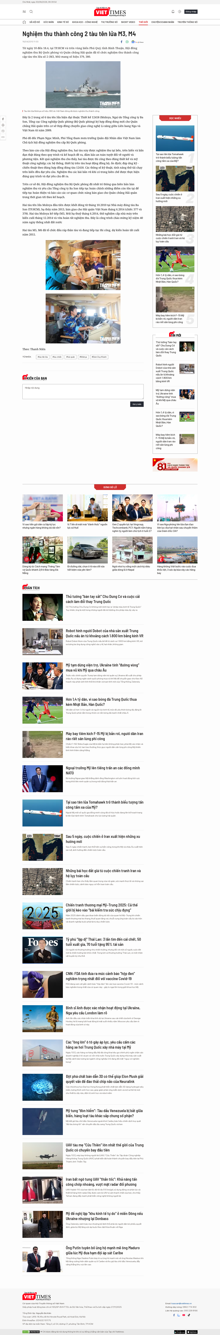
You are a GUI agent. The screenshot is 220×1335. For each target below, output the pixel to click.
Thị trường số (109, 22)
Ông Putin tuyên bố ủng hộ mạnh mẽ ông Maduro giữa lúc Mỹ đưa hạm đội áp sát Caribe (103, 1250)
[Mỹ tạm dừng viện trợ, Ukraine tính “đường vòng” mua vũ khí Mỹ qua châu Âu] (186, 394)
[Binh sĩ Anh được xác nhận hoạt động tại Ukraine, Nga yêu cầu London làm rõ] (42, 1018)
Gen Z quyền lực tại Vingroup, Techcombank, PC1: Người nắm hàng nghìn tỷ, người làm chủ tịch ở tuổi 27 (132, 528)
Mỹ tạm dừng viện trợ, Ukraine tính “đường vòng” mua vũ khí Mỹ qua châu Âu (166, 397)
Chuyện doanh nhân (162, 22)
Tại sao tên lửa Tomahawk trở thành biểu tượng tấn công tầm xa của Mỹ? (169, 157)
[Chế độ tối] (179, 11)
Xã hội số (34, 22)
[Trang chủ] (24, 22)
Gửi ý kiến (137, 404)
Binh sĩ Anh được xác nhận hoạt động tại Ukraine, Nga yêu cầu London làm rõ (103, 1010)
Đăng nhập (191, 11)
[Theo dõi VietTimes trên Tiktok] (189, 1315)
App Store (179, 1332)
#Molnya (83, 357)
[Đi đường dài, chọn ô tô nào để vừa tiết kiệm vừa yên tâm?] (87, 550)
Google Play (192, 1332)
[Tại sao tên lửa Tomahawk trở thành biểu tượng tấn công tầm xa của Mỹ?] (175, 138)
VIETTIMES (110, 11)
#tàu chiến (57, 357)
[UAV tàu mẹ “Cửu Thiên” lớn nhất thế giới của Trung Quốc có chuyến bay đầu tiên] (42, 1155)
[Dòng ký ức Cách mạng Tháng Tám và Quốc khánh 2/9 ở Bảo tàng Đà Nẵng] (42, 550)
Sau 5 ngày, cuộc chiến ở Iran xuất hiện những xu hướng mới (169, 198)
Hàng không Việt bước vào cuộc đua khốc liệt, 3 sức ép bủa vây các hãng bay (176, 570)
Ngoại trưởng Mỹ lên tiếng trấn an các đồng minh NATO (103, 770)
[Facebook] (121, 41)
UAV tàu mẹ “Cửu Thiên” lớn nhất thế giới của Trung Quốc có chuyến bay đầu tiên (105, 1147)
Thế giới (143, 22)
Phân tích (32, 588)
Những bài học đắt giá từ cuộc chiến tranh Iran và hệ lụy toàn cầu (170, 238)
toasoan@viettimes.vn (181, 1303)
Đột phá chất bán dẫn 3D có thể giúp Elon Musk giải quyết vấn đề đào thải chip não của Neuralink (104, 1079)
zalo (179, 1315)
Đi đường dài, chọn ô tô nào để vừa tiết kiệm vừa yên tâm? (85, 568)
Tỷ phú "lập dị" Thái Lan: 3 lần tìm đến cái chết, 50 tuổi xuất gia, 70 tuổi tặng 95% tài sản (103, 942)
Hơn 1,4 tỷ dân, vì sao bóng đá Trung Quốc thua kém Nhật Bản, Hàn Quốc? (170, 278)
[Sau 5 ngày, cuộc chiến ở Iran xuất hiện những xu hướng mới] (175, 178)
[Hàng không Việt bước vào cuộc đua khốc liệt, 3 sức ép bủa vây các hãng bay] (177, 550)
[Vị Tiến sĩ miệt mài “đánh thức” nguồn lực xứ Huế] (87, 507)
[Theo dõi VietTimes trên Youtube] (183, 1315)
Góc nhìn (48, 22)
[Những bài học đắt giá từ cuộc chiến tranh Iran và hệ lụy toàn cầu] (175, 219)
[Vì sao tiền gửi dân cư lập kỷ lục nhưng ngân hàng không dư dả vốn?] (42, 507)
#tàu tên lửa (43, 357)
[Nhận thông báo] (173, 11)
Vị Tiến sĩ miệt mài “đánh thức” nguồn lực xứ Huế (87, 526)
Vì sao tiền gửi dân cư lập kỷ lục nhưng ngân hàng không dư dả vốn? (41, 526)
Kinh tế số (63, 22)
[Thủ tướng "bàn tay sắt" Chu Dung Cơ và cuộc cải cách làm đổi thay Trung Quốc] (186, 346)
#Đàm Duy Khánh (99, 357)
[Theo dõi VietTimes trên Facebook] (174, 1315)
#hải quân (70, 357)
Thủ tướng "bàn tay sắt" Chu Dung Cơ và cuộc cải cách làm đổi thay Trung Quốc (166, 349)
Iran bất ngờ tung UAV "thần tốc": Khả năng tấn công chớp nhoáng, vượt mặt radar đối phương (101, 1182)
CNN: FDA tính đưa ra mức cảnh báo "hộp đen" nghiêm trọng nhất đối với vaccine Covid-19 (100, 976)
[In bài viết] (127, 42)
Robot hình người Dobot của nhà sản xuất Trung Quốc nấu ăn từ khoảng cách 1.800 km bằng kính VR (166, 373)
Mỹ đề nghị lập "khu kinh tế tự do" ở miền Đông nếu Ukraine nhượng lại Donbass (104, 1216)
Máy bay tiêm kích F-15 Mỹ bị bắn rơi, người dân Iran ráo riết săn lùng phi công (170, 319)
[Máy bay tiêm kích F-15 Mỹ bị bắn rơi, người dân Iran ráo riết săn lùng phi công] (175, 299)
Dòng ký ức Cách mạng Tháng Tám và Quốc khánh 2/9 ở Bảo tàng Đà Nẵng (41, 570)
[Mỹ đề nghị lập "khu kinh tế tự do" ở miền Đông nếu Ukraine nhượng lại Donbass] (42, 1224)
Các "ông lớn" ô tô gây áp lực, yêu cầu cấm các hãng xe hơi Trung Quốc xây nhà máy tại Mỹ (100, 1044)
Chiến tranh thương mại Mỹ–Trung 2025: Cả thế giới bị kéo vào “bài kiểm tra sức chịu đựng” (102, 907)
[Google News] (137, 41)
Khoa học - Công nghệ (85, 22)
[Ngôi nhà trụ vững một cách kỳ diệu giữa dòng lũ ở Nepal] (132, 550)
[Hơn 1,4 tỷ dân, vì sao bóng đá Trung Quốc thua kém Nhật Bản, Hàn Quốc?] (175, 259)
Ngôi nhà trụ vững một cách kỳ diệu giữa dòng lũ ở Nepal (131, 568)
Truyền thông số (187, 22)
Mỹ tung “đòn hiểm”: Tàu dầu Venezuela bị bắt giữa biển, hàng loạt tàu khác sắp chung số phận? (104, 1113)
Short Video (128, 22)
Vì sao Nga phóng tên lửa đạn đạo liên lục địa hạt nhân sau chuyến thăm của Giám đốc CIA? (177, 528)
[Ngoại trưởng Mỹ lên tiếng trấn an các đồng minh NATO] (42, 778)
